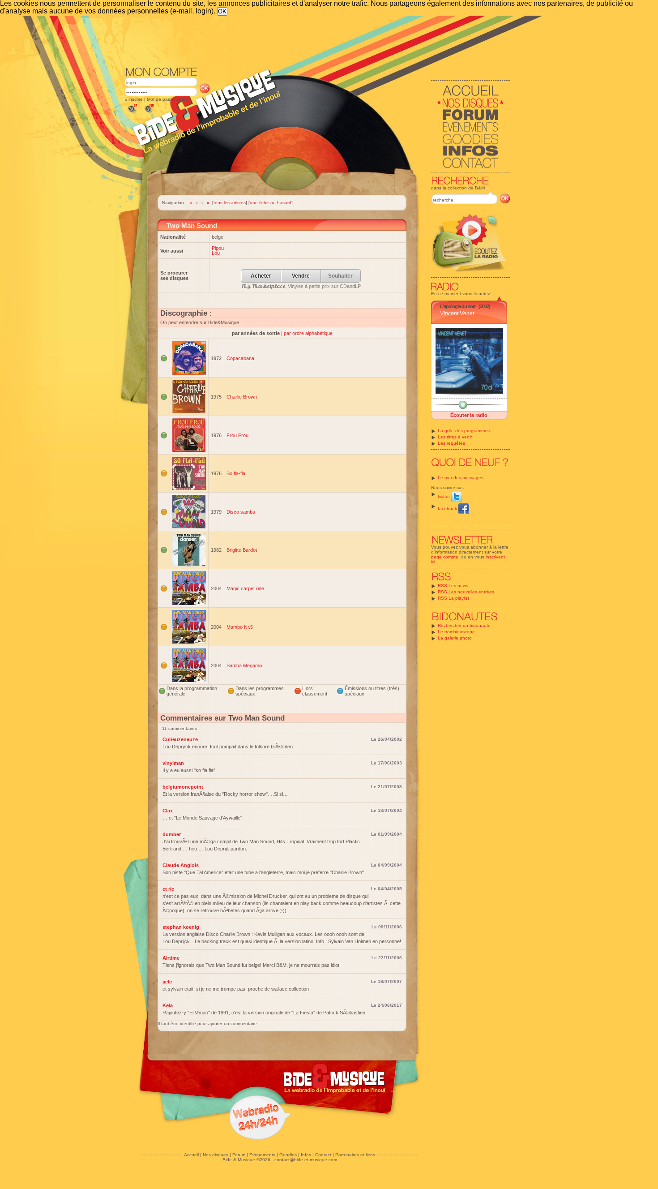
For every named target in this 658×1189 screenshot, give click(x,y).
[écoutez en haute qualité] (148, 113)
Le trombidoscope (456, 631)
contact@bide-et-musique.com (305, 1159)
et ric (168, 889)
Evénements (262, 1154)
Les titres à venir (455, 436)
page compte (444, 556)
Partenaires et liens (355, 1154)
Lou (216, 253)
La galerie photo (455, 637)
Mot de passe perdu (167, 99)
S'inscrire (133, 99)
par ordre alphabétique (308, 333)
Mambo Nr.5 (239, 627)
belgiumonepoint (182, 787)
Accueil (191, 1154)
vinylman (173, 763)
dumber (171, 834)
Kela (167, 1005)
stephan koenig (180, 927)
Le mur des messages (460, 477)
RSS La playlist (453, 598)
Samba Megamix (244, 665)
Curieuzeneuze (180, 739)
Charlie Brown (241, 396)
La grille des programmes (464, 430)
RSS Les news (453, 585)
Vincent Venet (457, 313)
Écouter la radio (468, 415)
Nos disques (215, 1154)
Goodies (288, 1154)
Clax (167, 810)
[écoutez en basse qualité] (132, 113)
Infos (306, 1154)
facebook (448, 508)
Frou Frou (237, 435)
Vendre (301, 276)
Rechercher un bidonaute (464, 625)
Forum (238, 1154)
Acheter (261, 276)
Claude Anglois (180, 865)
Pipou (218, 248)
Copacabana (240, 358)
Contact (323, 1154)
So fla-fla (235, 473)
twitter (444, 496)
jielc (167, 981)
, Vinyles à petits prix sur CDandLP (301, 286)
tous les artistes (230, 202)
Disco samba (240, 512)
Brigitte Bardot (241, 550)
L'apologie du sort (457, 306)
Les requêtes (451, 443)
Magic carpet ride (245, 588)
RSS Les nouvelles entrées (466, 591)
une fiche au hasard (270, 202)
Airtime (170, 958)
